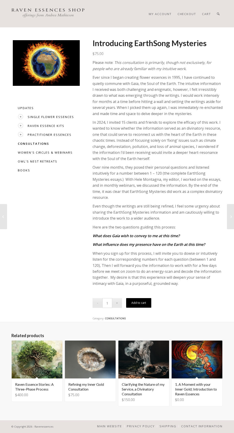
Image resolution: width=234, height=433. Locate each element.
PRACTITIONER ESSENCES (50, 135)
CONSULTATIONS (33, 144)
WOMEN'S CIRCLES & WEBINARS (45, 152)
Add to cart (138, 303)
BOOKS (24, 170)
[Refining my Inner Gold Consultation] (230, 216)
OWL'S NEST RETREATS (37, 161)
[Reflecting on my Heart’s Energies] (3, 216)
